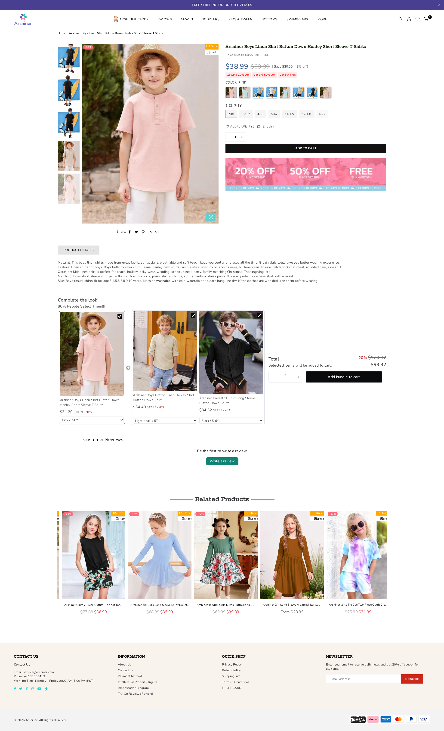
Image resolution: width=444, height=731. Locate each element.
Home (61, 33)
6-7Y (322, 114)
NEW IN (187, 19)
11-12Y (290, 114)
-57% (328, 514)
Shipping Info (231, 676)
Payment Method (130, 676)
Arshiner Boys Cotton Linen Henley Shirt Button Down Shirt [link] (163, 397)
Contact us (125, 670)
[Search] (401, 19)
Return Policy (231, 670)
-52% (64, 514)
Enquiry (268, 126)
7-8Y (231, 114)
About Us (124, 665)
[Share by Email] (157, 231)
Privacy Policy (232, 665)
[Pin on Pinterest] (143, 231)
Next (214, 134)
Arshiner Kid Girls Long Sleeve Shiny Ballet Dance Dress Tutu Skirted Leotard (155, 605)
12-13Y (307, 114)
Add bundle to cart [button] (344, 376)
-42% (196, 514)
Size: (233, 105)
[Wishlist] (417, 19)
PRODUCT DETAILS (79, 250)
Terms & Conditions (235, 682)
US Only (211, 46)
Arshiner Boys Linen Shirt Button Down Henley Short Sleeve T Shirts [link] (90, 402)
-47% (130, 514)
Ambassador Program (133, 688)
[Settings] (409, 19)
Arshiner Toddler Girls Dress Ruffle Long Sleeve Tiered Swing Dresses (222, 605)
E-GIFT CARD (231, 688)
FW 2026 (164, 19)
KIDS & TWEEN (240, 19)
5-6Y (274, 114)
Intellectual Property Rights (137, 682)
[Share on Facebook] (130, 231)
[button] (273, 377)
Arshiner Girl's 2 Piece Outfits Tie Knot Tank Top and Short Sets (89, 605)
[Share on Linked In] (150, 231)
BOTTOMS (269, 19)
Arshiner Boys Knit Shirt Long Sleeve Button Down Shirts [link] (227, 400)
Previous (86, 134)
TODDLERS (210, 19)
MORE (322, 19)
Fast (213, 52)
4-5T (260, 114)
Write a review (222, 461)
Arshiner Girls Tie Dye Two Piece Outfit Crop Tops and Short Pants (354, 605)
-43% (88, 47)
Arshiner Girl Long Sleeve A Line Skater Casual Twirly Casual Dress (288, 605)
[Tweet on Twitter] (136, 231)
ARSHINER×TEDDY (133, 19)
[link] (92, 354)
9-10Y (246, 114)
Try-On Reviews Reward (135, 694)
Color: (235, 82)
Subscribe (412, 679)
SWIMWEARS (297, 19)
